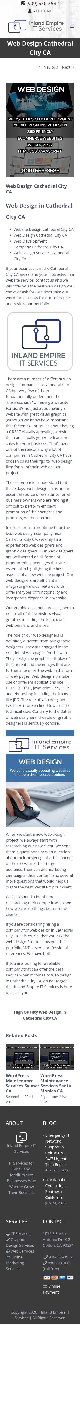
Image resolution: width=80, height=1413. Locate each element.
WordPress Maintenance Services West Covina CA (55, 1083)
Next (66, 67)
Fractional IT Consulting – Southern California (56, 1188)
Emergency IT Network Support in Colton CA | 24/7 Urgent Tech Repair (57, 1150)
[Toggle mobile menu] (72, 26)
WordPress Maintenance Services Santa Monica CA (21, 1083)
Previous (50, 67)
